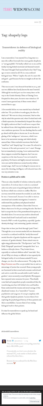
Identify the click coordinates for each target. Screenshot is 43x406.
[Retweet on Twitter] (11, 338)
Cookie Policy (32, 398)
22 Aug (26, 341)
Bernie (9, 341)
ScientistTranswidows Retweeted (20, 338)
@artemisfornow (18, 341)
